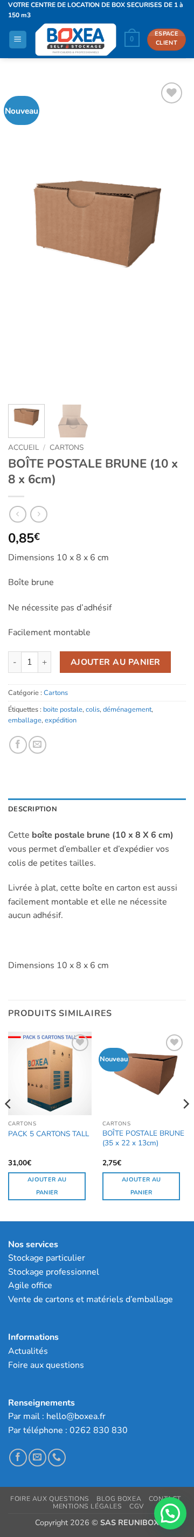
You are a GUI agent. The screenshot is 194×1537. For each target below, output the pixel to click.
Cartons (67, 447)
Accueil (23, 447)
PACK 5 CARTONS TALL (48, 1134)
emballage (24, 720)
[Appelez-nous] (57, 1457)
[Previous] (25, 237)
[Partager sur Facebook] (18, 745)
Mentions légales (87, 1506)
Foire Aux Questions (49, 1498)
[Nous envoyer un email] (37, 1457)
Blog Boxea (118, 1498)
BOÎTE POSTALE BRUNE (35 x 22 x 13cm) (143, 1138)
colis (93, 709)
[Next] (168, 237)
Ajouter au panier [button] (46, 1186)
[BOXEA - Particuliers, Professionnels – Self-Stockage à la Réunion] (75, 39)
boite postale (62, 709)
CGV (136, 1506)
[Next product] (17, 514)
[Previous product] (38, 514)
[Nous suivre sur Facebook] (18, 1457)
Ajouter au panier (116, 661)
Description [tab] (32, 809)
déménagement (127, 709)
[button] (17, 39)
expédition (61, 720)
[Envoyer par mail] (37, 745)
